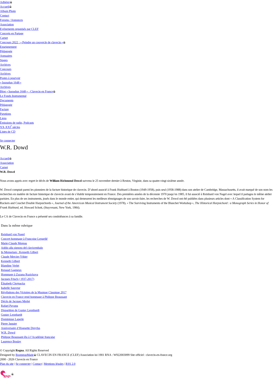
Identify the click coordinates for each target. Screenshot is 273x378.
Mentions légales (54, 363)
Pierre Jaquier (9, 323)
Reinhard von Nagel (13, 234)
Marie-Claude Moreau (14, 243)
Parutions (5, 113)
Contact (4, 15)
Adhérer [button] (5, 2)
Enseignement (8, 46)
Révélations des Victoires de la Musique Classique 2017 (33, 292)
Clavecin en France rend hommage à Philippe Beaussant (34, 296)
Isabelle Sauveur (10, 287)
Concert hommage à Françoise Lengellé (24, 238)
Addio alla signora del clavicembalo (22, 247)
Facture (4, 109)
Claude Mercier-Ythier (14, 256)
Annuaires (6, 55)
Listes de (7, 131)
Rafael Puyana (9, 305)
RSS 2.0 (70, 363)
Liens (3, 118)
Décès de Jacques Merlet (15, 301)
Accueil (4, 6)
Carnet (4, 37)
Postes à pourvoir (10, 78)
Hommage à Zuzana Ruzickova (19, 274)
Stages (4, 60)
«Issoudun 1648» (10, 82)
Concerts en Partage (11, 33)
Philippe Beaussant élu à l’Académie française (28, 337)
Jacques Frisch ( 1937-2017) (17, 279)
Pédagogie (6, 51)
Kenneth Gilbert (10, 261)
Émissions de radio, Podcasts (17, 122)
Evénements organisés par (19, 29)
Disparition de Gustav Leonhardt (20, 310)
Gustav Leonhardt (11, 314)
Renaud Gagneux (11, 270)
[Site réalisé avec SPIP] (7, 374)
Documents (6, 100)
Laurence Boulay (11, 341)
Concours (5, 69)
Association (7, 24)
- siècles (10, 127)
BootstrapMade (25, 354)
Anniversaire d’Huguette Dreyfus (20, 328)
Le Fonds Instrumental (13, 95)
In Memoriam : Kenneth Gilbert (19, 252)
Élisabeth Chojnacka (13, 283)
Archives (5, 64)
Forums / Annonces (11, 20)
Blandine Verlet (10, 265)
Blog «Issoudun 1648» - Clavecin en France (26, 91)
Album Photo (8, 11)
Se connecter (7, 140)
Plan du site (7, 363)
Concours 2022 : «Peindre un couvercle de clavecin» (31, 42)
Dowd (8, 332)
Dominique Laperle (12, 319)
